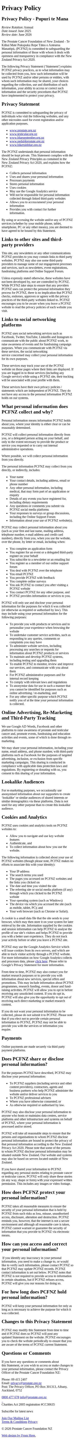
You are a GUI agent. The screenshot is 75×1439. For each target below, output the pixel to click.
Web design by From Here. (19, 1435)
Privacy (33, 1421)
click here (41, 961)
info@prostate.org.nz (33, 1397)
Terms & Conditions (14, 1421)
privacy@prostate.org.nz (26, 1383)
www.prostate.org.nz (23, 130)
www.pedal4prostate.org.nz (27, 141)
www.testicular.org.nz (23, 134)
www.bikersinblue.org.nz (26, 145)
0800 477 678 (10, 1397)
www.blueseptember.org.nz (27, 137)
